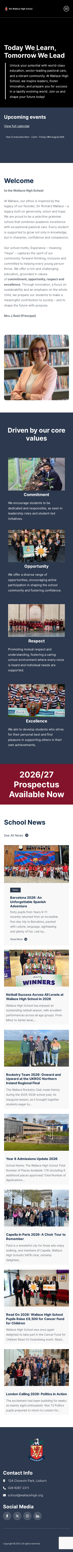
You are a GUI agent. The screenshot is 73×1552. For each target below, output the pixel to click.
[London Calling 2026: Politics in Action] (36, 1367)
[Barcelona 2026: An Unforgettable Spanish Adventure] (36, 864)
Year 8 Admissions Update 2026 (32, 1159)
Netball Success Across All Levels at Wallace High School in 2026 (34, 996)
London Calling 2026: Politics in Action (36, 1394)
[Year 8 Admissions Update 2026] (36, 1132)
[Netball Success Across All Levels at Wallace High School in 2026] (36, 968)
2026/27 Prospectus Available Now (36, 784)
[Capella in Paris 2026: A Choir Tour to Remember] (36, 1208)
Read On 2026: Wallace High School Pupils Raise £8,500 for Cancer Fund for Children (35, 1318)
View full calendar (17, 126)
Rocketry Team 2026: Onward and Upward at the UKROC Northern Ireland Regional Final (33, 1079)
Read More (18, 940)
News (15, 890)
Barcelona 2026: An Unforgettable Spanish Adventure (28, 901)
